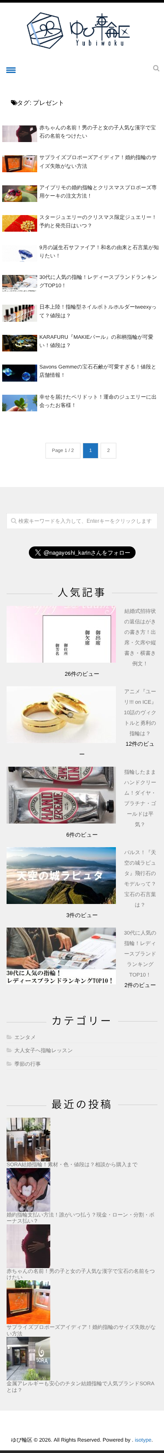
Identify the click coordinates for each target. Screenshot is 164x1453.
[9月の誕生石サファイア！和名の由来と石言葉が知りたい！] (19, 253)
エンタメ (25, 1037)
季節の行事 (27, 1064)
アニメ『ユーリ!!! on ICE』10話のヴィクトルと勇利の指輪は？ (140, 712)
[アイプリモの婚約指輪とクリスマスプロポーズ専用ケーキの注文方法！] (19, 193)
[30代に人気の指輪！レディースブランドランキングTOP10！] (19, 283)
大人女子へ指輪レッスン (43, 1050)
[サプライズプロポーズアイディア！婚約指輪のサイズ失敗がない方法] (19, 163)
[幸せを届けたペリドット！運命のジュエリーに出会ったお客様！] (19, 403)
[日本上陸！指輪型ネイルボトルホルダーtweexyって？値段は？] (19, 313)
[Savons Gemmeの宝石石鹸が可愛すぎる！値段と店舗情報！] (19, 373)
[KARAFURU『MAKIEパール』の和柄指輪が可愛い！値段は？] (19, 343)
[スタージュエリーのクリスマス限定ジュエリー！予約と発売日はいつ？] (19, 223)
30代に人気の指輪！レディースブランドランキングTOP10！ (140, 954)
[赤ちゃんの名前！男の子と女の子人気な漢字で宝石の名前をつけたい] (19, 133)
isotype (143, 1440)
